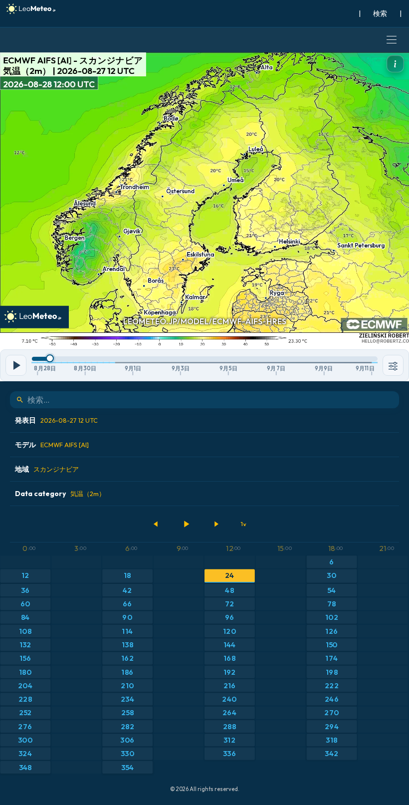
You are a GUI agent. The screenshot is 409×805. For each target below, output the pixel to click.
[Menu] (392, 39)
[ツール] (393, 365)
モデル (52, 444)
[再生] (186, 524)
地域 (47, 469)
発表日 (56, 420)
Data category (60, 493)
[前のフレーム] (156, 524)
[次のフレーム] (216, 524)
